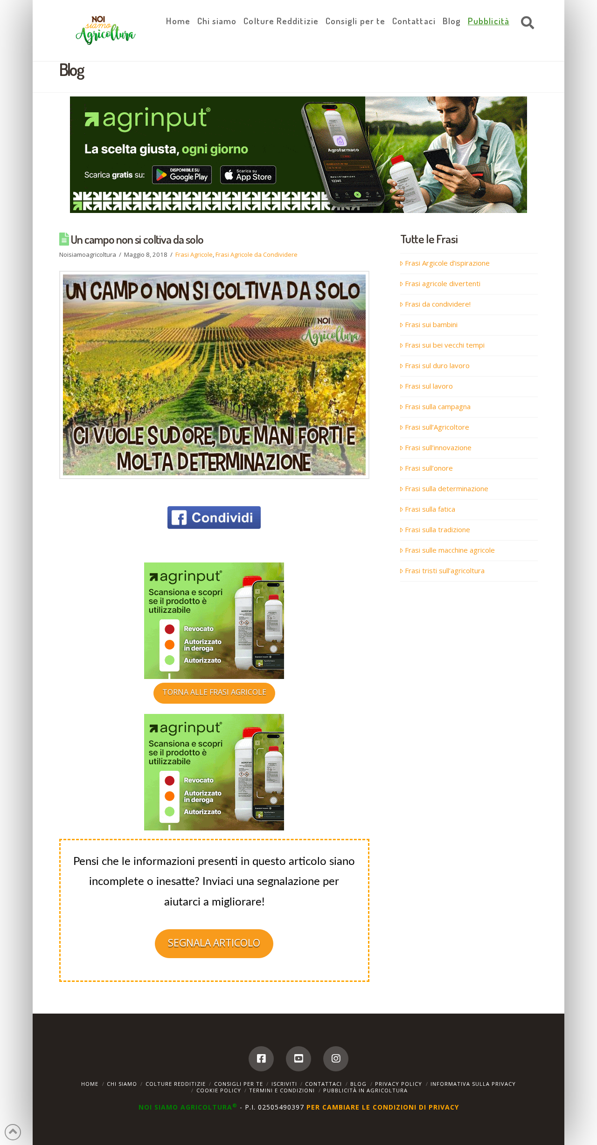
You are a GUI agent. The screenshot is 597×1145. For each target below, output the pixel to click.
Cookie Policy (218, 1090)
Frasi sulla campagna (438, 406)
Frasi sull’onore (429, 468)
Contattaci (323, 1083)
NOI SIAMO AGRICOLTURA (188, 1107)
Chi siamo (122, 1083)
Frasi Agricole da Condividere (256, 254)
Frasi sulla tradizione (437, 529)
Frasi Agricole (194, 254)
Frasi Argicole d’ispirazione (447, 262)
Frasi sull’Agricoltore (437, 427)
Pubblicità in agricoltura (365, 1090)
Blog (358, 1083)
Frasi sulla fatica (430, 509)
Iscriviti (284, 1083)
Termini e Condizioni (282, 1090)
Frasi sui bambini (431, 324)
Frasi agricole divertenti (442, 283)
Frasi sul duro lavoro (437, 365)
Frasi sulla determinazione (446, 488)
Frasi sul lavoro (429, 386)
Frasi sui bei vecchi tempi (445, 345)
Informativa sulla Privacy (473, 1083)
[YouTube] (298, 1058)
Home (89, 1083)
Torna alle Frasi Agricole (214, 692)
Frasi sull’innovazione (438, 447)
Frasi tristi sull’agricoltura (445, 570)
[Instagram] (335, 1058)
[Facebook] (261, 1058)
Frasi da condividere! (438, 304)
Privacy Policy (398, 1083)
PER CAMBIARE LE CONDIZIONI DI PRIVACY (382, 1107)
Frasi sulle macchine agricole (450, 550)
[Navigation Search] (525, 23)
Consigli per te (238, 1083)
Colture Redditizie (176, 1083)
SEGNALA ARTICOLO (214, 942)
